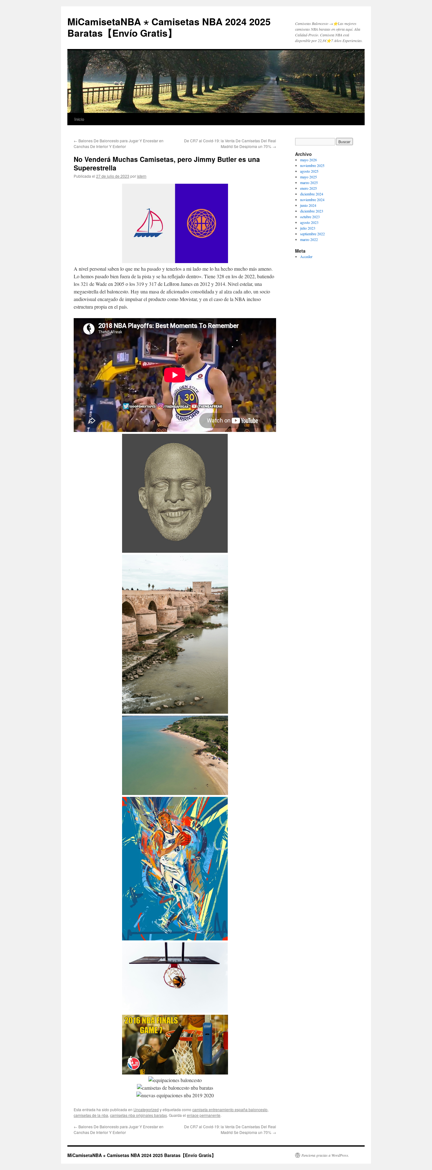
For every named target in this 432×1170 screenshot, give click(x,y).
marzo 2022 (309, 239)
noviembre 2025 (312, 165)
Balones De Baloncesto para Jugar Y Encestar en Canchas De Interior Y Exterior (119, 143)
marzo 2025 (309, 182)
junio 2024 (308, 205)
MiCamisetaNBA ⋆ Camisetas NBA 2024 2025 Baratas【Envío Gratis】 (169, 27)
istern (141, 176)
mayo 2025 (308, 176)
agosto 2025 (309, 171)
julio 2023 (307, 228)
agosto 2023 (309, 222)
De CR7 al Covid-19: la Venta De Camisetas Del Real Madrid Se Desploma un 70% (230, 143)
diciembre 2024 (311, 193)
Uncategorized (146, 1109)
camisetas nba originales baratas (138, 1115)
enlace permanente (203, 1115)
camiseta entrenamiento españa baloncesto (230, 1109)
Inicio (79, 119)
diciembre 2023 (311, 210)
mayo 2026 (308, 159)
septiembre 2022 (312, 233)
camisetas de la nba (91, 1115)
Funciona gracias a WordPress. (325, 1155)
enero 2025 (308, 188)
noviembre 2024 (312, 199)
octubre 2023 (310, 216)
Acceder (306, 256)
